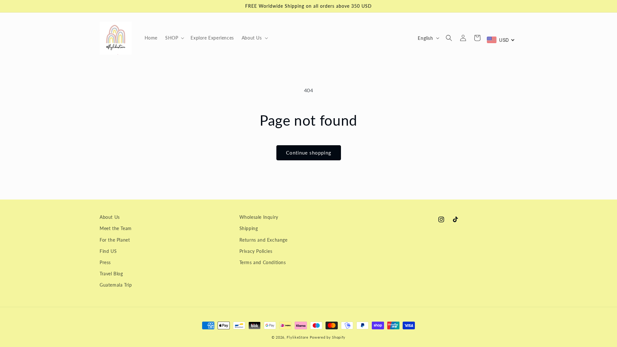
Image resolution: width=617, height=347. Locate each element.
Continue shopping (308, 153)
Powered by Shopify (328, 337)
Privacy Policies (256, 251)
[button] (174, 38)
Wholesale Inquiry (258, 217)
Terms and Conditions (262, 262)
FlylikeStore (297, 337)
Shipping (248, 228)
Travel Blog (111, 273)
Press (105, 262)
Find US (108, 251)
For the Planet (115, 240)
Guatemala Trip (116, 285)
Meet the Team (116, 228)
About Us (110, 217)
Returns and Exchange (263, 240)
